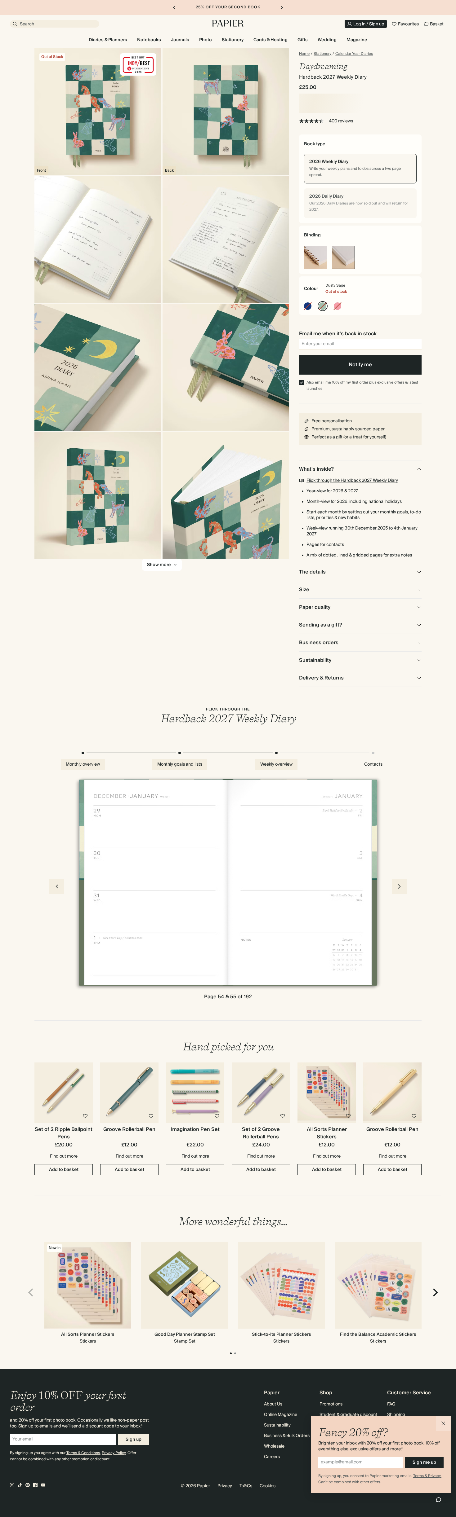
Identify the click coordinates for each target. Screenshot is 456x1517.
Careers (272, 1457)
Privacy (224, 1486)
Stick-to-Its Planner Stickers (281, 1334)
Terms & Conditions (83, 1453)
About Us (273, 1404)
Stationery (322, 54)
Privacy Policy (114, 1453)
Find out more (64, 1156)
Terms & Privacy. (427, 1476)
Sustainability (277, 1425)
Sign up (133, 1439)
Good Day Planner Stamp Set (184, 1334)
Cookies (267, 1486)
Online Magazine (280, 1415)
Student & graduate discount (348, 1415)
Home (304, 54)
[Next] (434, 1292)
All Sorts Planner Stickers (87, 1334)
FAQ (391, 1404)
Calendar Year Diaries (354, 54)
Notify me (360, 364)
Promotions (331, 1404)
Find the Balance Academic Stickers (378, 1334)
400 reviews (341, 121)
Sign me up (424, 1462)
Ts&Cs (245, 1486)
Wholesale (274, 1446)
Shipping (396, 1415)
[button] (443, 1423)
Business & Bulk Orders (287, 1436)
